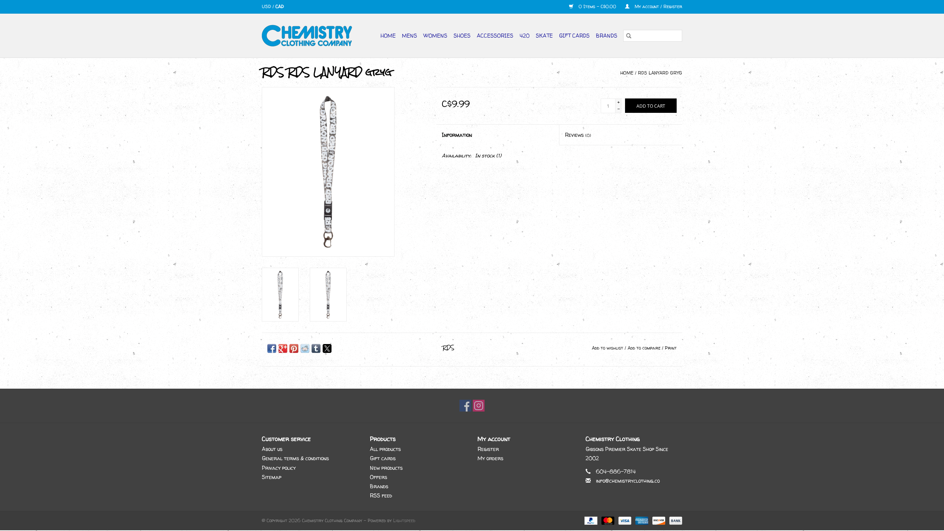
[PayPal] (590, 520)
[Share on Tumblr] (316, 348)
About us (272, 448)
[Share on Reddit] (305, 348)
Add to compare (645, 348)
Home (388, 35)
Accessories (495, 35)
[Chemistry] (310, 35)
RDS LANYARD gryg (660, 73)
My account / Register (657, 6)
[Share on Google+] (282, 348)
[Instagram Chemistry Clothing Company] (479, 406)
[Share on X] (327, 348)
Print (671, 348)
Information (457, 134)
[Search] (628, 36)
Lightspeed (404, 520)
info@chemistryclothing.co (628, 480)
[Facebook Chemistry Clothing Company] (465, 406)
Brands (606, 35)
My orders (490, 458)
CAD (279, 6)
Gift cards (574, 35)
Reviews (578, 134)
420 (525, 35)
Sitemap (271, 476)
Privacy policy (279, 467)
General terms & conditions (295, 458)
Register (488, 448)
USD (267, 6)
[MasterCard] (607, 520)
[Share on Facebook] (271, 348)
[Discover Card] (658, 520)
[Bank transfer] (674, 520)
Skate (544, 35)
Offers (378, 476)
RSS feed (381, 495)
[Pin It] (293, 348)
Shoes (462, 35)
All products (385, 448)
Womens (435, 35)
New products (386, 467)
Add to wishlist (608, 348)
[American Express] (641, 520)
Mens (409, 35)
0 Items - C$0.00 (597, 6)
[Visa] (624, 520)
